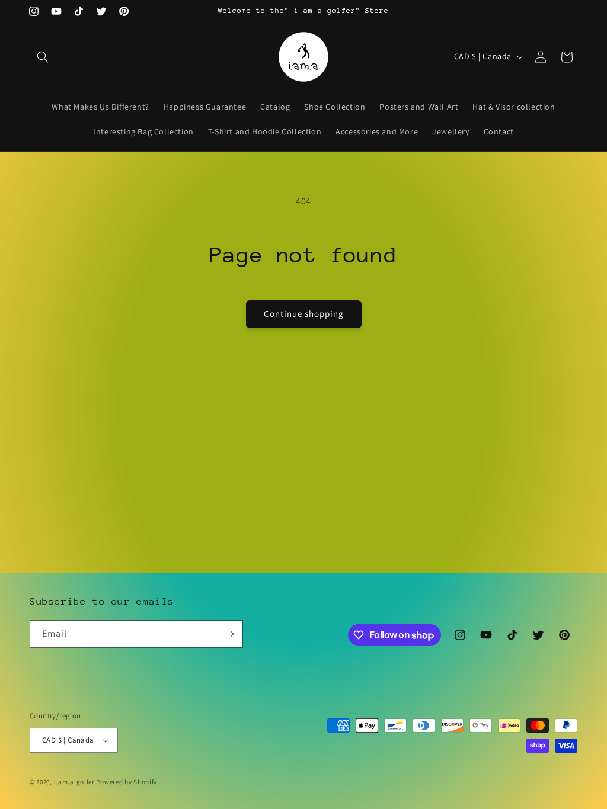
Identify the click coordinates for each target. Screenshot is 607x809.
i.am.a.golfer (74, 782)
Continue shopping (304, 313)
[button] (43, 57)
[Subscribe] (229, 634)
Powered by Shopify (126, 782)
